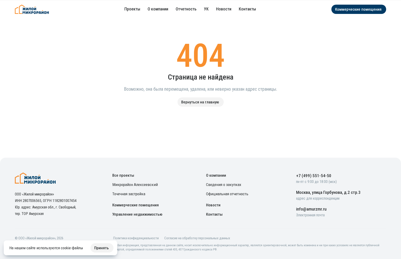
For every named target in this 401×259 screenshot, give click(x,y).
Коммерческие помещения (135, 205)
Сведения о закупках (223, 184)
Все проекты (123, 175)
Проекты (132, 8)
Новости (223, 8)
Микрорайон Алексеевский (135, 184)
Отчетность (186, 8)
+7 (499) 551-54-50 (313, 175)
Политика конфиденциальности (136, 238)
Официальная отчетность (227, 194)
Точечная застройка (128, 194)
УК (206, 8)
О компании (158, 8)
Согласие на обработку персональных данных (197, 238)
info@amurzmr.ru (311, 209)
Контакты (247, 8)
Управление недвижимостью (137, 214)
